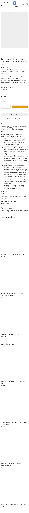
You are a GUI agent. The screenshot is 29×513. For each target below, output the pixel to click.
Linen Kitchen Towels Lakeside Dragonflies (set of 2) (11, 464)
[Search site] (23, 4)
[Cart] (27, 4)
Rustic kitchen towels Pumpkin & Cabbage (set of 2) (12, 294)
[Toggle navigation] (14, 9)
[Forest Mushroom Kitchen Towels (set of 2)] (14, 486)
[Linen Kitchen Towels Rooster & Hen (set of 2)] (14, 363)
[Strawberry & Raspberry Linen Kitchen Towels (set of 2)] (14, 404)
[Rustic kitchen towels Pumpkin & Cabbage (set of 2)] (14, 275)
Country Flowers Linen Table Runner (13, 254)
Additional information (14, 118)
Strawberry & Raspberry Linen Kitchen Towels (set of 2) (14, 423)
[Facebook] (4, 2)
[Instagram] (1, 2)
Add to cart (19, 107)
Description (14, 114)
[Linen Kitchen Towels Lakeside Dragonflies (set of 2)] (14, 445)
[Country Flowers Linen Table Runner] (14, 236)
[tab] (14, 114)
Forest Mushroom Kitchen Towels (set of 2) (13, 505)
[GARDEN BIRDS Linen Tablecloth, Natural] (14, 316)
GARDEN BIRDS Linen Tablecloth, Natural (12, 335)
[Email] (1, 5)
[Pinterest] (7, 2)
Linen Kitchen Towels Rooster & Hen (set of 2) (13, 382)
